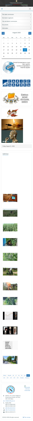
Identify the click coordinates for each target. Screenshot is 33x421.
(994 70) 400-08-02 (10, 410)
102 (4, 377)
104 (11, 377)
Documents (5, 24)
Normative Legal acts (7, 18)
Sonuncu (27, 377)
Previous (2, 125)
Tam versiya (27, 417)
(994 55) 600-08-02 (10, 408)
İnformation (5, 28)
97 (16, 375)
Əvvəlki (9, 375)
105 (14, 377)
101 (28, 375)
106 (18, 377)
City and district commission (9, 21)
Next (31, 125)
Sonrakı (22, 377)
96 (13, 375)
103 (7, 377)
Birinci (4, 375)
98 (18, 375)
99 (21, 375)
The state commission (8, 14)
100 (25, 375)
